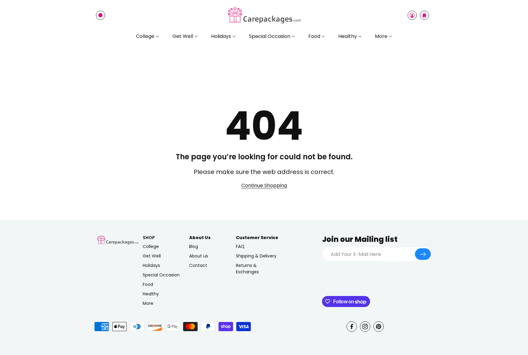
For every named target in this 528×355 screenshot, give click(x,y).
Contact (198, 265)
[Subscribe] (423, 254)
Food (148, 284)
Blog (193, 246)
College (151, 246)
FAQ (240, 246)
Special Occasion (161, 275)
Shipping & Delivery (256, 256)
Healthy (151, 294)
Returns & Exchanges (247, 268)
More (148, 303)
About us (198, 256)
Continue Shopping (264, 185)
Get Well (152, 256)
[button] (100, 15)
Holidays (151, 265)
